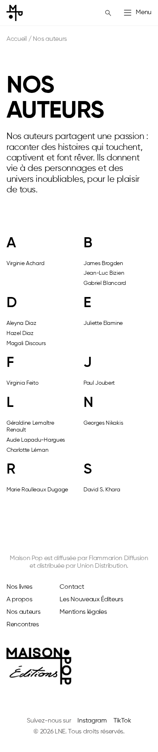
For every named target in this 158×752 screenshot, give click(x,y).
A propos (19, 599)
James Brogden (103, 263)
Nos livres (19, 587)
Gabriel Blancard (104, 283)
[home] (14, 13)
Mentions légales (83, 612)
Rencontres (22, 624)
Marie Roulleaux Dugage (37, 490)
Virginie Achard (25, 263)
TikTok (122, 721)
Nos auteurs (23, 612)
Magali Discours (25, 343)
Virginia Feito (22, 383)
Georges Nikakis (103, 423)
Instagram (92, 721)
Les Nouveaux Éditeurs (91, 599)
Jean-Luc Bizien (103, 273)
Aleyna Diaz (21, 323)
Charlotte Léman (27, 450)
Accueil (16, 39)
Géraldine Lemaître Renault (30, 426)
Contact (72, 587)
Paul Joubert (99, 383)
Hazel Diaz (20, 333)
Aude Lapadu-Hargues (35, 440)
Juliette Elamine (103, 323)
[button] (137, 13)
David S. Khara (101, 490)
